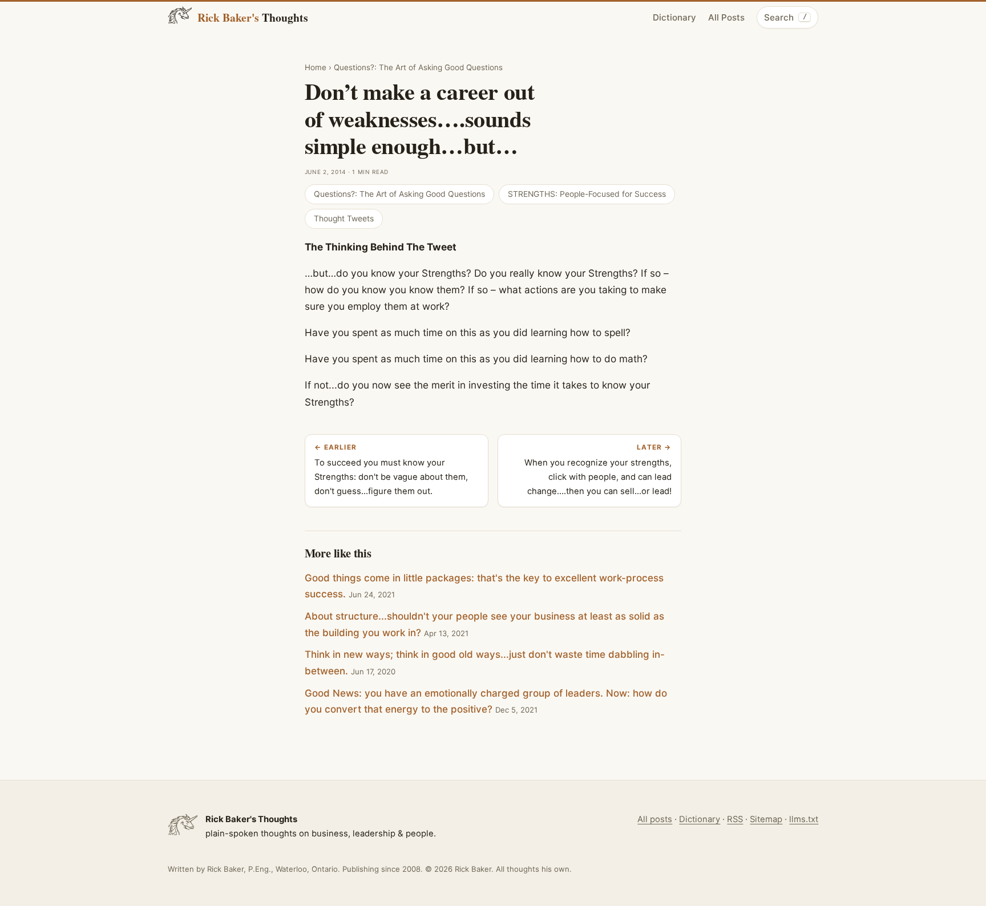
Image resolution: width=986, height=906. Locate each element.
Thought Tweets (344, 218)
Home (315, 67)
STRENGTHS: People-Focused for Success (587, 194)
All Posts (726, 17)
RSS (735, 819)
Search (785, 17)
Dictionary (674, 17)
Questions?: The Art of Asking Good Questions (418, 67)
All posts (654, 819)
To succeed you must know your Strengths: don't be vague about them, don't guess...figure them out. (391, 469)
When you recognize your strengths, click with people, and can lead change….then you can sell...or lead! (598, 469)
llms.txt (803, 819)
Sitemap (766, 819)
